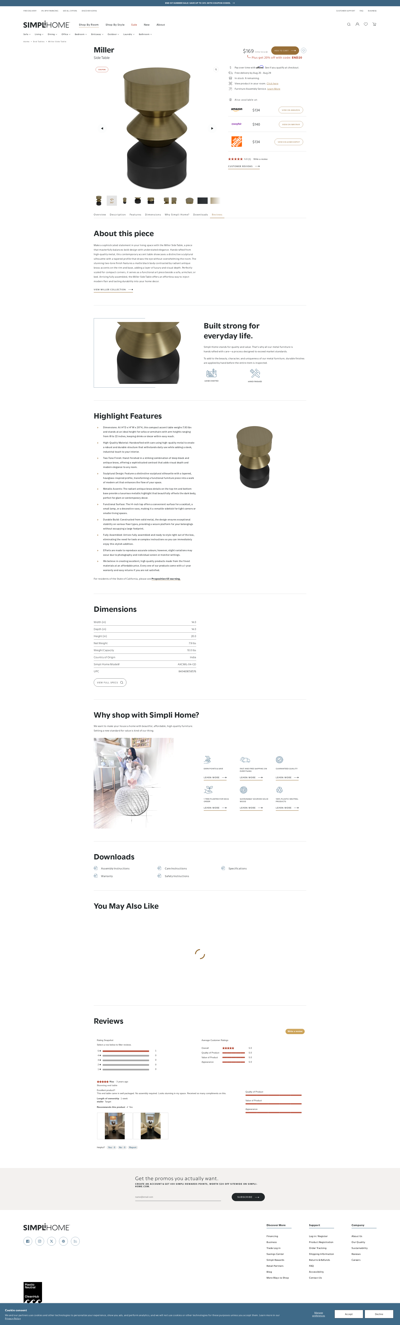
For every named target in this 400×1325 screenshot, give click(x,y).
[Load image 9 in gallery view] (215, 201)
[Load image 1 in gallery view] (99, 201)
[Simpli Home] (46, 24)
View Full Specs (107, 682)
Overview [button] (100, 214)
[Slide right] (212, 128)
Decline (379, 1314)
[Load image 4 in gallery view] (151, 201)
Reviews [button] (217, 214)
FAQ (361, 11)
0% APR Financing (49, 11)
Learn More (212, 777)
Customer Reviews (240, 166)
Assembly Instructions (115, 868)
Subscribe (244, 1197)
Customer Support (345, 11)
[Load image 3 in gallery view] (138, 201)
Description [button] (118, 214)
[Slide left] (102, 128)
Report (132, 1147)
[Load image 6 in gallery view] (177, 201)
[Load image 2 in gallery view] (125, 201)
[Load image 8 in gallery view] (203, 201)
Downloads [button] (200, 214)
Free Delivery (30, 11)
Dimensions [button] (153, 214)
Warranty (107, 876)
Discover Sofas (89, 11)
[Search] (349, 24)
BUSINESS (372, 11)
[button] (303, 50)
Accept (349, 1314)
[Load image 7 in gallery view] (190, 201)
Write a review (260, 159)
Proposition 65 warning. (166, 578)
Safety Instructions (177, 876)
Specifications (238, 868)
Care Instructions (176, 868)
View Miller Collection (110, 289)
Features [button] (135, 214)
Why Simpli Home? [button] (177, 214)
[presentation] (115, 1126)
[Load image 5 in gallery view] (164, 201)
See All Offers (70, 11)
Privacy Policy (13, 1318)
